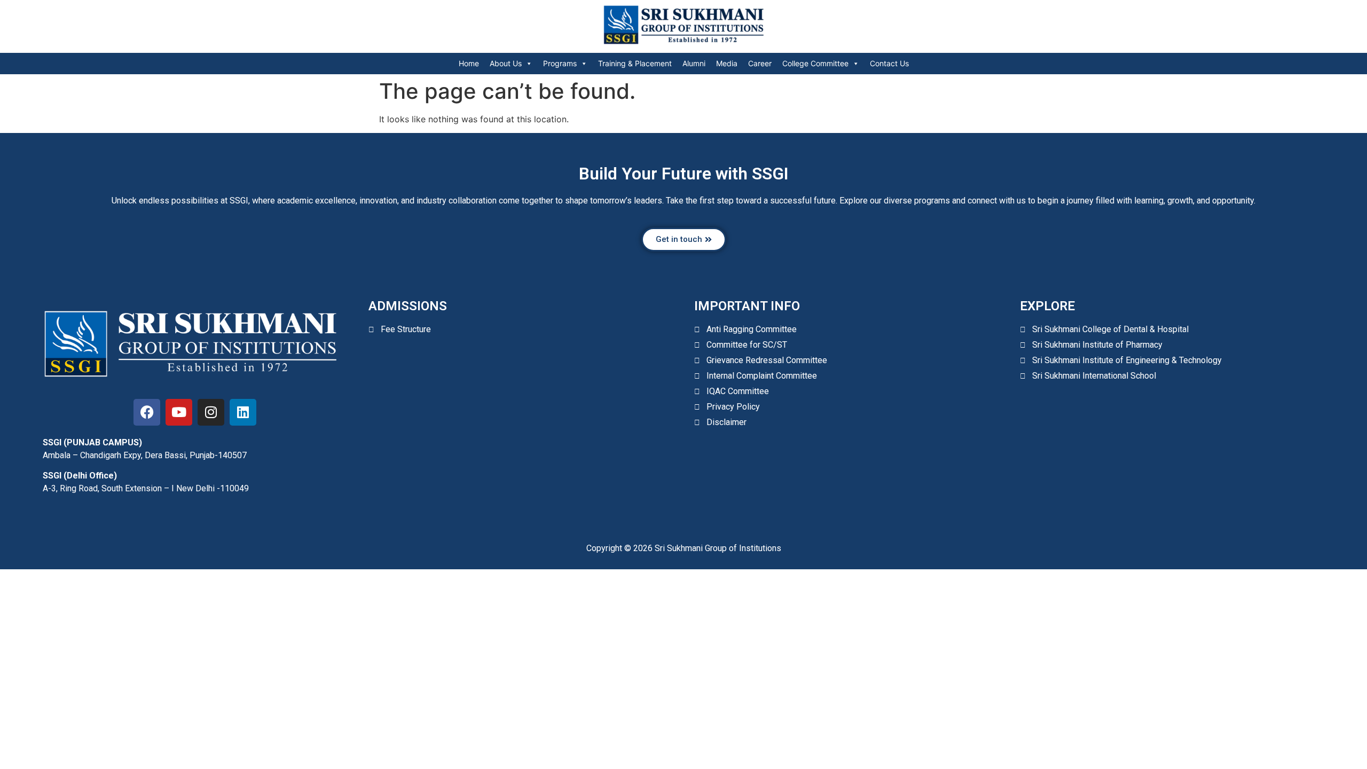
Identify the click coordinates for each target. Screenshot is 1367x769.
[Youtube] (179, 412)
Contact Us (889, 63)
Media (726, 63)
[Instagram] (211, 412)
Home (469, 63)
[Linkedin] (243, 412)
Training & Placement (635, 63)
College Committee (815, 63)
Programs (560, 63)
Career (760, 63)
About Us (506, 63)
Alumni (693, 63)
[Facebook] (146, 412)
